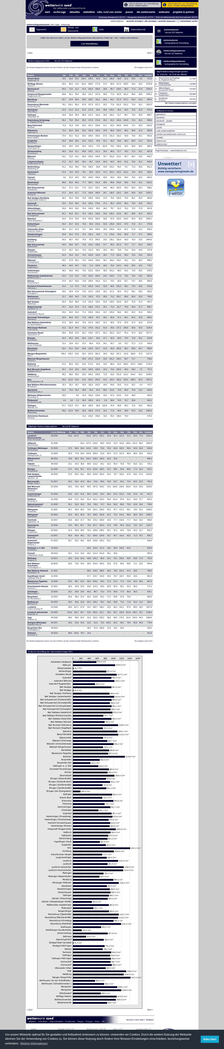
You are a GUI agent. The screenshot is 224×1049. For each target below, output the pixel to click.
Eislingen (32, 406)
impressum (161, 141)
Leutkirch (34, 608)
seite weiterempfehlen (166, 131)
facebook (160, 117)
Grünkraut (163, 98)
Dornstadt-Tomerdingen (38, 318)
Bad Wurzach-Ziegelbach (39, 370)
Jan (64, 75)
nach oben (139, 1020)
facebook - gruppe (164, 121)
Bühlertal (33, 365)
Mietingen (32, 559)
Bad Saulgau (33, 303)
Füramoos (32, 266)
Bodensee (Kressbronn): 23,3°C (112, 17)
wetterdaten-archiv (189, 21)
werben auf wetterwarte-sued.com (171, 134)
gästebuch (161, 114)
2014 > (150, 53)
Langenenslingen (35, 162)
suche (159, 127)
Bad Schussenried (35, 188)
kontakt (160, 137)
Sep (119, 75)
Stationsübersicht (138, 29)
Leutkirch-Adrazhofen (37, 613)
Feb (71, 75)
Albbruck (32, 444)
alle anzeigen (151, 21)
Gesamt (148, 75)
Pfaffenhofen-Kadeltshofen (40, 277)
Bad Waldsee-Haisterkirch (39, 323)
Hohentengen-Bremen (37, 137)
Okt (126, 75)
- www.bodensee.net (178, 150)
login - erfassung (62, 24)
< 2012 (29, 53)
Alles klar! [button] (209, 1039)
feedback (150, 1020)
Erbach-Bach (33, 79)
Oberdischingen (34, 235)
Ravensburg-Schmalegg (38, 121)
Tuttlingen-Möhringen (37, 449)
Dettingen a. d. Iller (36, 549)
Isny (35, 380)
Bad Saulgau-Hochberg (38, 199)
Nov (133, 75)
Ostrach (31, 178)
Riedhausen (32, 603)
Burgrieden (34, 597)
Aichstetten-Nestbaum (37, 417)
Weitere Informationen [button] (34, 1043)
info (52, 24)
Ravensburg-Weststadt (38, 105)
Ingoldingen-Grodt (36, 577)
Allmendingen (34, 209)
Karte (101, 29)
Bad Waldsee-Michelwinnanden (41, 385)
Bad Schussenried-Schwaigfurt (41, 292)
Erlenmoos (32, 131)
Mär (77, 75)
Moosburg (32, 100)
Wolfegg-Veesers (35, 85)
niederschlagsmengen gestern (175, 71)
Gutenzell (32, 204)
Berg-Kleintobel (34, 126)
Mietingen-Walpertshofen (39, 396)
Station (30, 75)
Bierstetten (32, 349)
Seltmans (32, 634)
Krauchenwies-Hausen (37, 587)
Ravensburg (33, 183)
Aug (112, 75)
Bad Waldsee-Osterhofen (33, 565)
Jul (105, 75)
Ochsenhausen (34, 256)
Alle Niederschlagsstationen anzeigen (181, 103)
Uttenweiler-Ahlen (35, 230)
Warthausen (34, 297)
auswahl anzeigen (134, 21)
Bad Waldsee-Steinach (37, 572)
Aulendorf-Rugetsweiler (33, 542)
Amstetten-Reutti (35, 334)
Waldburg (33, 375)
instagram (161, 124)
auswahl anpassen (166, 21)
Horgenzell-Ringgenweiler (39, 95)
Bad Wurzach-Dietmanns (33, 488)
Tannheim (34, 521)
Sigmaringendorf (35, 505)
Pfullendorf (34, 401)
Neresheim (34, 391)
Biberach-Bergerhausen (38, 360)
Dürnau (33, 282)
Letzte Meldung (58, 432)
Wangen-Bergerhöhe (37, 354)
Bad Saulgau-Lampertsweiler (34, 476)
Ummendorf (32, 173)
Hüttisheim (32, 111)
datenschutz (162, 144)
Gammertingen (34, 495)
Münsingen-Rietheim (37, 328)
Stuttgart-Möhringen (36, 623)
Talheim (33, 465)
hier (116, 38)
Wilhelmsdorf (33, 459)
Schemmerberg (34, 152)
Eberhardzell (33, 90)
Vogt (32, 618)
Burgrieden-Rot (34, 629)
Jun (98, 75)
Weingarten (32, 510)
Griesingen (33, 592)
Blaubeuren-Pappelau (37, 582)
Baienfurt (35, 219)
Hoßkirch (32, 500)
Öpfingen (33, 116)
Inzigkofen (32, 142)
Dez (140, 75)
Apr (84, 75)
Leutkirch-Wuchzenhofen (36, 438)
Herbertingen (33, 225)
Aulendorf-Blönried (36, 193)
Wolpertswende (34, 308)
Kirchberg (32, 240)
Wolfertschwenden (36, 411)
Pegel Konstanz (162, 150)
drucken (129, 1020)
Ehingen (32, 251)
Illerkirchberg (33, 168)
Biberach (31, 157)
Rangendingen (34, 147)
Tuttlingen (34, 454)
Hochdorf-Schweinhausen (39, 287)
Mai (91, 75)
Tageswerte (41, 29)
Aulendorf (35, 313)
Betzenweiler (33, 482)
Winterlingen (164, 83)
